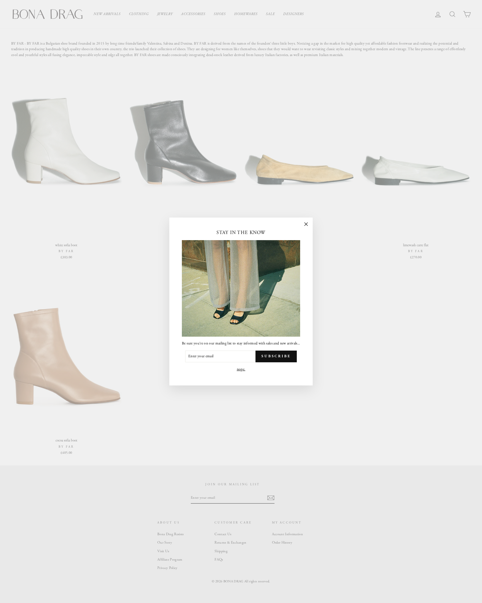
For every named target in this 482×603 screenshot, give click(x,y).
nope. (241, 369)
